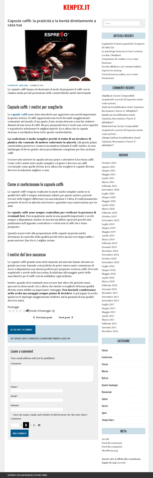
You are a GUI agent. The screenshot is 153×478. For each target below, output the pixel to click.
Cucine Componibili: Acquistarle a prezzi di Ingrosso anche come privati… (122, 99)
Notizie (105, 378)
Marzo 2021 (108, 182)
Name (14, 386)
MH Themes (43, 475)
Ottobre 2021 (109, 163)
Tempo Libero (108, 420)
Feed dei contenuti (112, 443)
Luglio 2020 (108, 193)
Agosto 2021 (108, 166)
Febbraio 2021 (109, 186)
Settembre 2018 (110, 262)
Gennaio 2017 (109, 327)
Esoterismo (107, 357)
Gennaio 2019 (109, 247)
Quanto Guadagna (110, 385)
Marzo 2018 (108, 281)
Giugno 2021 (108, 170)
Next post (64, 317)
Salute (105, 399)
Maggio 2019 (109, 231)
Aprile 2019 (108, 235)
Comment (16, 363)
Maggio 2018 (109, 273)
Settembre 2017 (110, 300)
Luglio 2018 (108, 266)
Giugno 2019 (108, 228)
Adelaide (23, 85)
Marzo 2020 (108, 208)
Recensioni (107, 392)
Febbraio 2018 (109, 285)
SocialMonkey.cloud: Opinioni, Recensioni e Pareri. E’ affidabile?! (119, 118)
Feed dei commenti (112, 446)
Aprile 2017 (108, 316)
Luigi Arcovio (118, 462)
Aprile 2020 (108, 205)
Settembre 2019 (110, 220)
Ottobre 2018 (109, 258)
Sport (104, 413)
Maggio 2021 (109, 174)
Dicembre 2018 (110, 251)
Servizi (105, 406)
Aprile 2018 (108, 277)
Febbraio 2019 (109, 243)
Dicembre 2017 (110, 293)
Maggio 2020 (109, 201)
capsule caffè (19, 114)
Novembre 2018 (110, 254)
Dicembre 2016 (110, 331)
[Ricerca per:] (122, 23)
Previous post (44, 317)
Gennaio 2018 (109, 289)
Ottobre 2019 (109, 216)
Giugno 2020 (108, 197)
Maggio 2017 (109, 312)
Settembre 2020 (110, 189)
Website (15, 405)
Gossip (105, 364)
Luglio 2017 (108, 304)
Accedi (105, 439)
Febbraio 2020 (109, 212)
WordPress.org (110, 450)
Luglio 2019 (108, 224)
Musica (105, 371)
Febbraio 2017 (109, 323)
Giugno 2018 (108, 270)
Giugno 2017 (108, 308)
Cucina (105, 350)
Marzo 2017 (108, 319)
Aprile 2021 (108, 178)
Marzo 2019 (108, 239)
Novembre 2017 (110, 296)
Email (14, 396)
